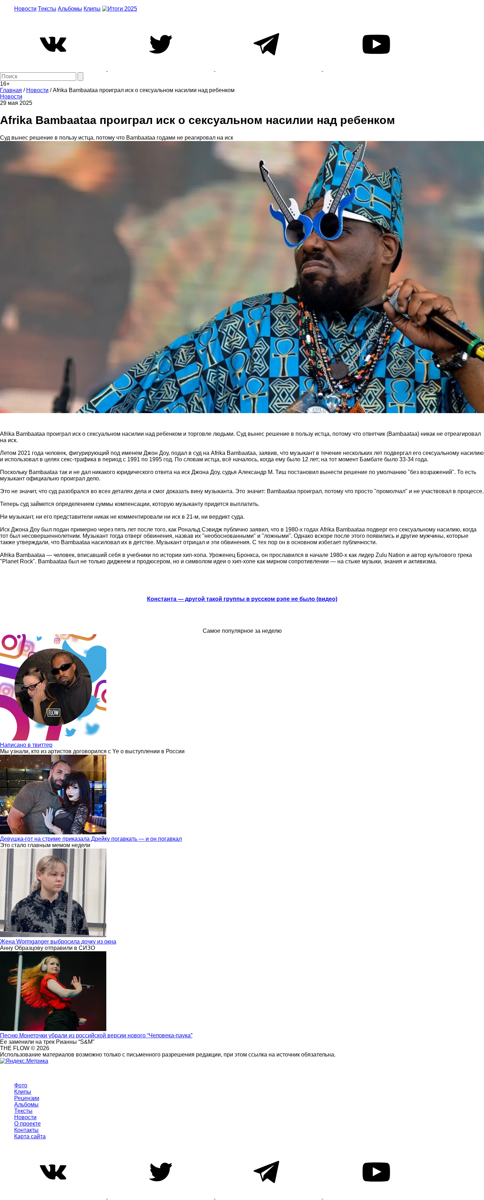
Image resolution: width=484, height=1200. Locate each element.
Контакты (26, 1130)
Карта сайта (30, 1136)
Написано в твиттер (26, 745)
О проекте (27, 1124)
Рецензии (26, 1098)
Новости (25, 9)
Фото (20, 1085)
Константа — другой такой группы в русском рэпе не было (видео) (242, 599)
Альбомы (70, 9)
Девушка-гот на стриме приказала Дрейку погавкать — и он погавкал (91, 839)
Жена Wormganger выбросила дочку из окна (58, 942)
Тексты (47, 9)
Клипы (92, 9)
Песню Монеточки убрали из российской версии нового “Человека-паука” (96, 1035)
